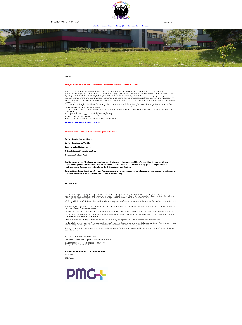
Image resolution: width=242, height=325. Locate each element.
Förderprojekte (120, 26)
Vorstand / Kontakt (107, 26)
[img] (121, 10)
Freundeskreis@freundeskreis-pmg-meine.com (82, 122)
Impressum (145, 26)
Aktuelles (96, 26)
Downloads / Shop (133, 26)
